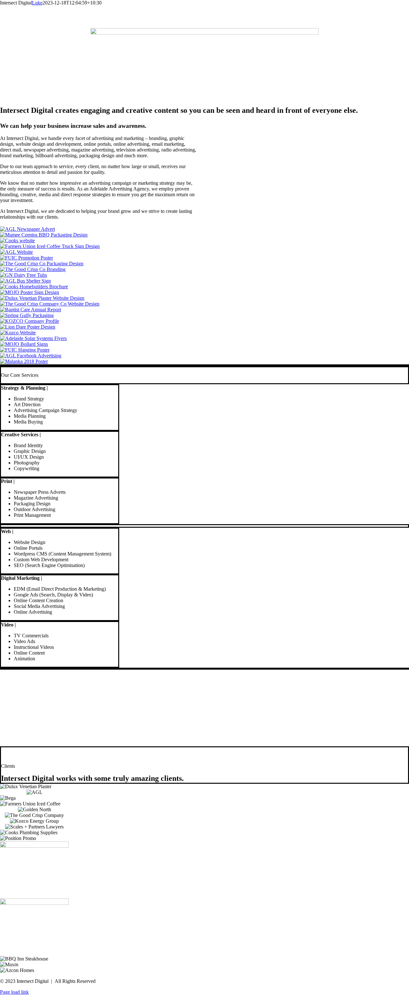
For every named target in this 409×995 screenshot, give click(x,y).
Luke (37, 2)
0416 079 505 (19, 702)
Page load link (14, 992)
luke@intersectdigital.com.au (34, 716)
